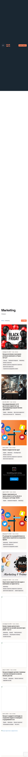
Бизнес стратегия (7, 362)
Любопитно (18, 414)
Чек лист (17, 724)
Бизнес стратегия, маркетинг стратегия (12, 364)
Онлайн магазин (7, 636)
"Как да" (5, 360)
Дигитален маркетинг (8, 366)
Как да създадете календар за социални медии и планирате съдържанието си (12, 717)
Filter (24, 320)
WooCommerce (17, 632)
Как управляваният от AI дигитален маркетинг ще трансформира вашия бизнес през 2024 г (12, 406)
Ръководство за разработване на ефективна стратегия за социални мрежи (14, 538)
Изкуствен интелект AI (8, 414)
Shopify (11, 632)
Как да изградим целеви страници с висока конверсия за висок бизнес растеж (14, 674)
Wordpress (5, 634)
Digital (4, 412)
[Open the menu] (3, 45)
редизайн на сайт (7, 680)
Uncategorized (17, 452)
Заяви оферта (22, 45)
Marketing (21, 360)
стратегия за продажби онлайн (10, 368)
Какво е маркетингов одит (11, 450)
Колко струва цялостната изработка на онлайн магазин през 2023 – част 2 (14, 628)
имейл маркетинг (19, 590)
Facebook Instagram (13, 360)
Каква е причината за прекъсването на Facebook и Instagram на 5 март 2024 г (12, 496)
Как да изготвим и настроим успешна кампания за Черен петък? (12, 356)
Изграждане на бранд (15, 634)
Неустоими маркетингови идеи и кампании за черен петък (13, 583)
